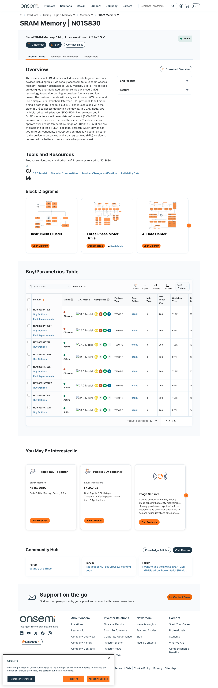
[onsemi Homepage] (29, 6)
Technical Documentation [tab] (65, 56)
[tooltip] (145, 286)
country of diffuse (41, 568)
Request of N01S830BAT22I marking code (108, 568)
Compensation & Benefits (179, 650)
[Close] (109, 657)
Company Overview (83, 636)
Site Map (170, 668)
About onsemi (80, 618)
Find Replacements (43, 319)
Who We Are (176, 642)
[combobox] (154, 6)
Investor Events (113, 642)
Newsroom (144, 618)
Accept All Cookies (98, 678)
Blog (139, 636)
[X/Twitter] (36, 633)
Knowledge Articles (157, 550)
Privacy (157, 668)
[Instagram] (50, 633)
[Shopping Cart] (189, 6)
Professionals (177, 630)
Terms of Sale (123, 668)
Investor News (112, 648)
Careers (174, 618)
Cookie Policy (142, 668)
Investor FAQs (112, 654)
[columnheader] (47, 300)
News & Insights (146, 624)
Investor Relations (116, 618)
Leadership (77, 630)
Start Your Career (180, 624)
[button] (173, 6)
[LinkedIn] (22, 633)
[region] (58, 669)
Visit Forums (182, 550)
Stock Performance (115, 630)
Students (174, 636)
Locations (77, 624)
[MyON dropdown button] (182, 6)
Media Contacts (146, 642)
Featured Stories (146, 630)
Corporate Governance (118, 636)
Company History (81, 642)
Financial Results (114, 624)
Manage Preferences (21, 678)
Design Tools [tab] (91, 56)
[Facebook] (43, 633)
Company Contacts (83, 648)
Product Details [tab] (36, 56)
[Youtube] (29, 633)
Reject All (73, 678)
